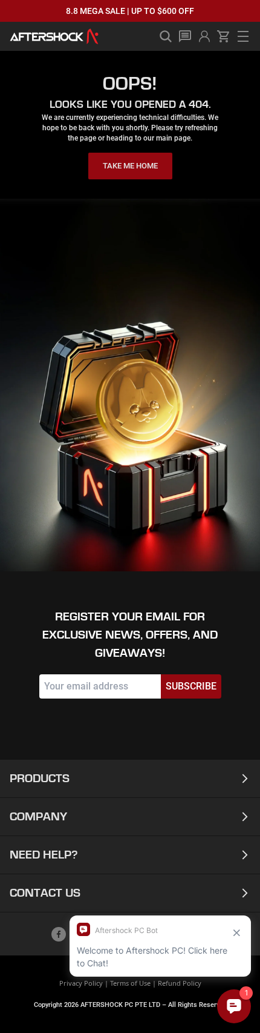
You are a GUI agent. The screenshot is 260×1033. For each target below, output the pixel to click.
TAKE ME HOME (130, 165)
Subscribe (191, 686)
